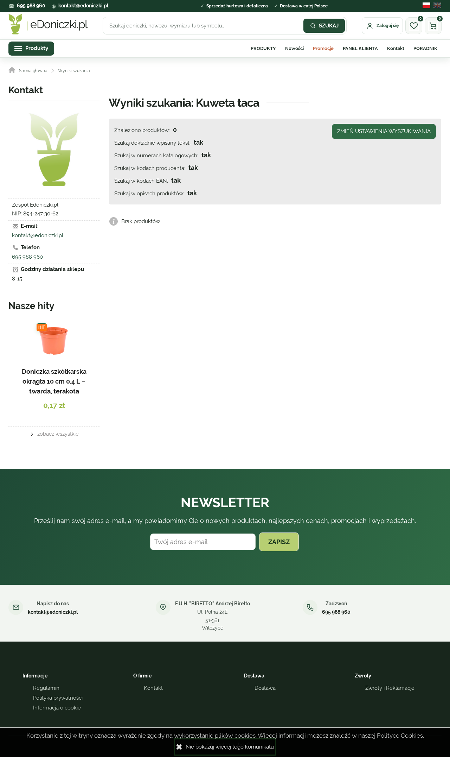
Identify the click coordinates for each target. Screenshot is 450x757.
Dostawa (265, 688)
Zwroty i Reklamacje (389, 688)
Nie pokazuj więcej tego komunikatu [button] (230, 747)
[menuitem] (263, 49)
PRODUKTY (263, 48)
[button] (425, 6)
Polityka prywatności (58, 698)
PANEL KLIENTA (360, 48)
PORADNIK (425, 48)
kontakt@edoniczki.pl (83, 5)
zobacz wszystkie (58, 434)
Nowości (294, 48)
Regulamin (46, 688)
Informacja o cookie (57, 708)
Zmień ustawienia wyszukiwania (384, 131)
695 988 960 (31, 5)
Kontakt (395, 48)
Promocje (323, 48)
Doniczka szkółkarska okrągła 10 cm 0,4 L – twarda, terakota (54, 381)
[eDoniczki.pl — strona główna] (48, 24)
